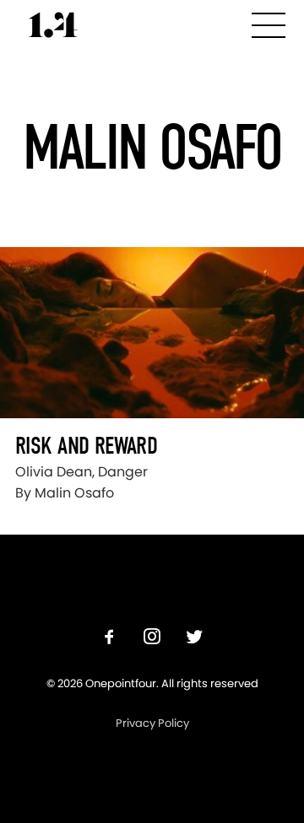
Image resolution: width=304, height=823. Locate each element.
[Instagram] (152, 639)
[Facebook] (110, 639)
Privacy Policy (152, 723)
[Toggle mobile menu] (268, 22)
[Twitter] (194, 639)
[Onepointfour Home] (53, 25)
